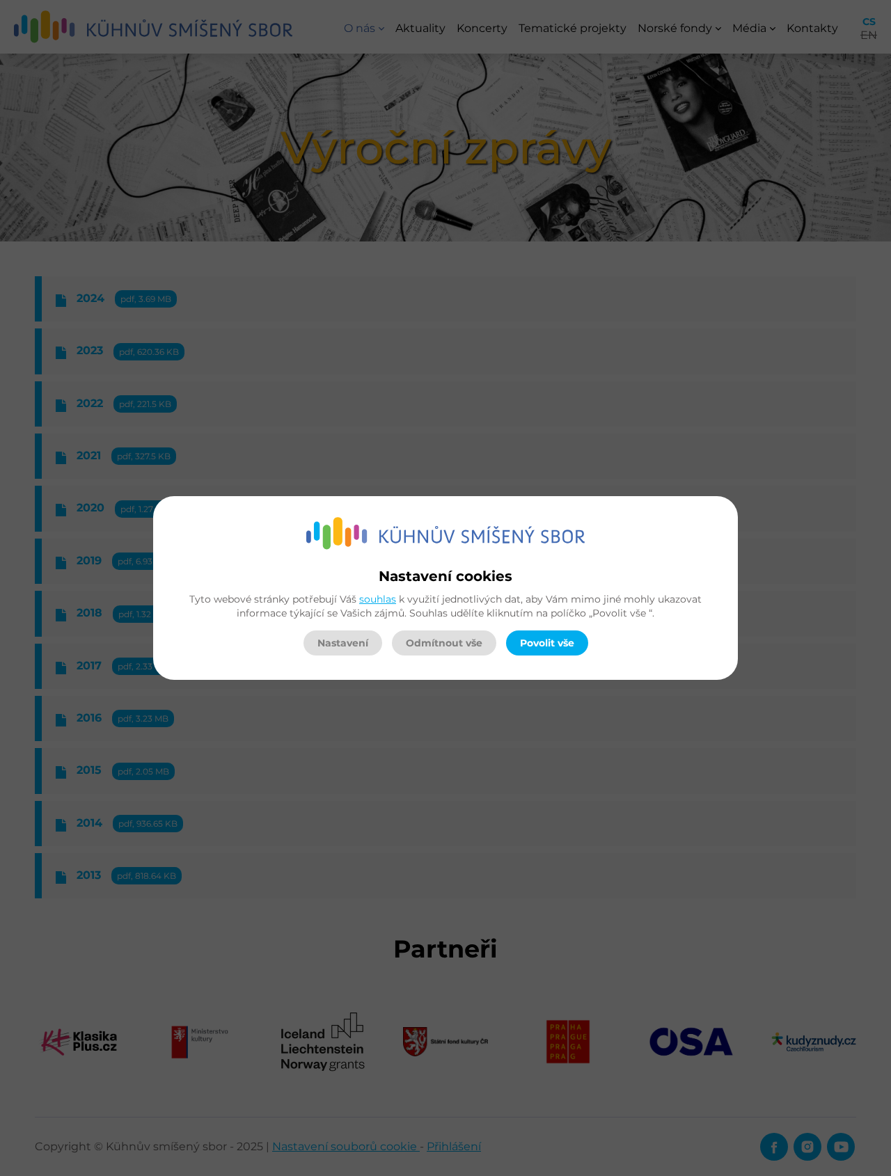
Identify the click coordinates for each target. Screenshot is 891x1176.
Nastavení (342, 643)
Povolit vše (547, 643)
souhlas (377, 599)
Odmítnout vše (444, 643)
